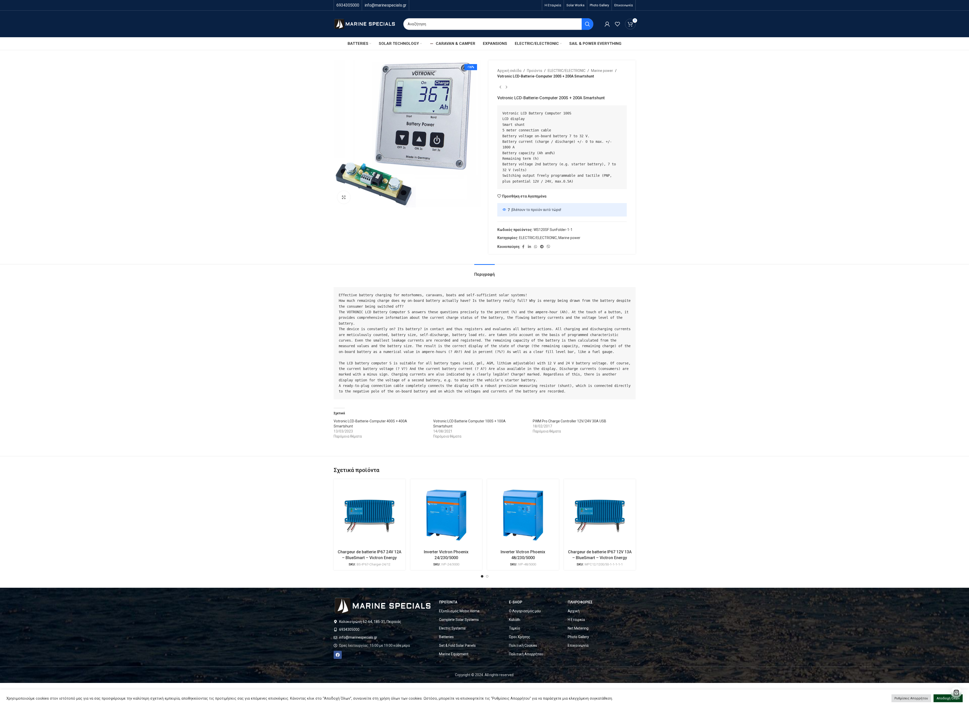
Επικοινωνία (578, 645)
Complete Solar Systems (459, 620)
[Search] (587, 24)
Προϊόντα (534, 71)
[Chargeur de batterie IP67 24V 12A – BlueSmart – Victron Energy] (369, 515)
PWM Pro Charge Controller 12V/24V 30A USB (569, 421)
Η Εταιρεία (576, 620)
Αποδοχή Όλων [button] (948, 698)
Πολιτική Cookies (523, 645)
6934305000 (347, 5)
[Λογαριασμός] (607, 24)
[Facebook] (338, 655)
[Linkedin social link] (529, 246)
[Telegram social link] (542, 246)
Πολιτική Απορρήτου (526, 654)
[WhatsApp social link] (536, 246)
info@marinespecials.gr (385, 5)
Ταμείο (514, 628)
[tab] (484, 272)
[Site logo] (365, 24)
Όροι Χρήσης (519, 637)
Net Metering (578, 628)
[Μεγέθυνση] (343, 197)
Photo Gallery (578, 637)
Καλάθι (514, 620)
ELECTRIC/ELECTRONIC (566, 71)
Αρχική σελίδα (509, 71)
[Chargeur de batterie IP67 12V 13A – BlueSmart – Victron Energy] (600, 515)
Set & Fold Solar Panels (457, 645)
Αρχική (574, 611)
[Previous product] (500, 87)
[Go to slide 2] (487, 576)
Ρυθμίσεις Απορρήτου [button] (911, 698)
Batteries (446, 637)
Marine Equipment (453, 654)
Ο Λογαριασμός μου (525, 611)
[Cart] (956, 692)
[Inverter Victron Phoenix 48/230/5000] (523, 515)
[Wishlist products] (617, 24)
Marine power (602, 71)
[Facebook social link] (523, 246)
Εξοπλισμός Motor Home (459, 611)
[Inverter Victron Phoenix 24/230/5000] (446, 515)
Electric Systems (452, 628)
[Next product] (506, 87)
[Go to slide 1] (482, 576)
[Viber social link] (548, 246)
